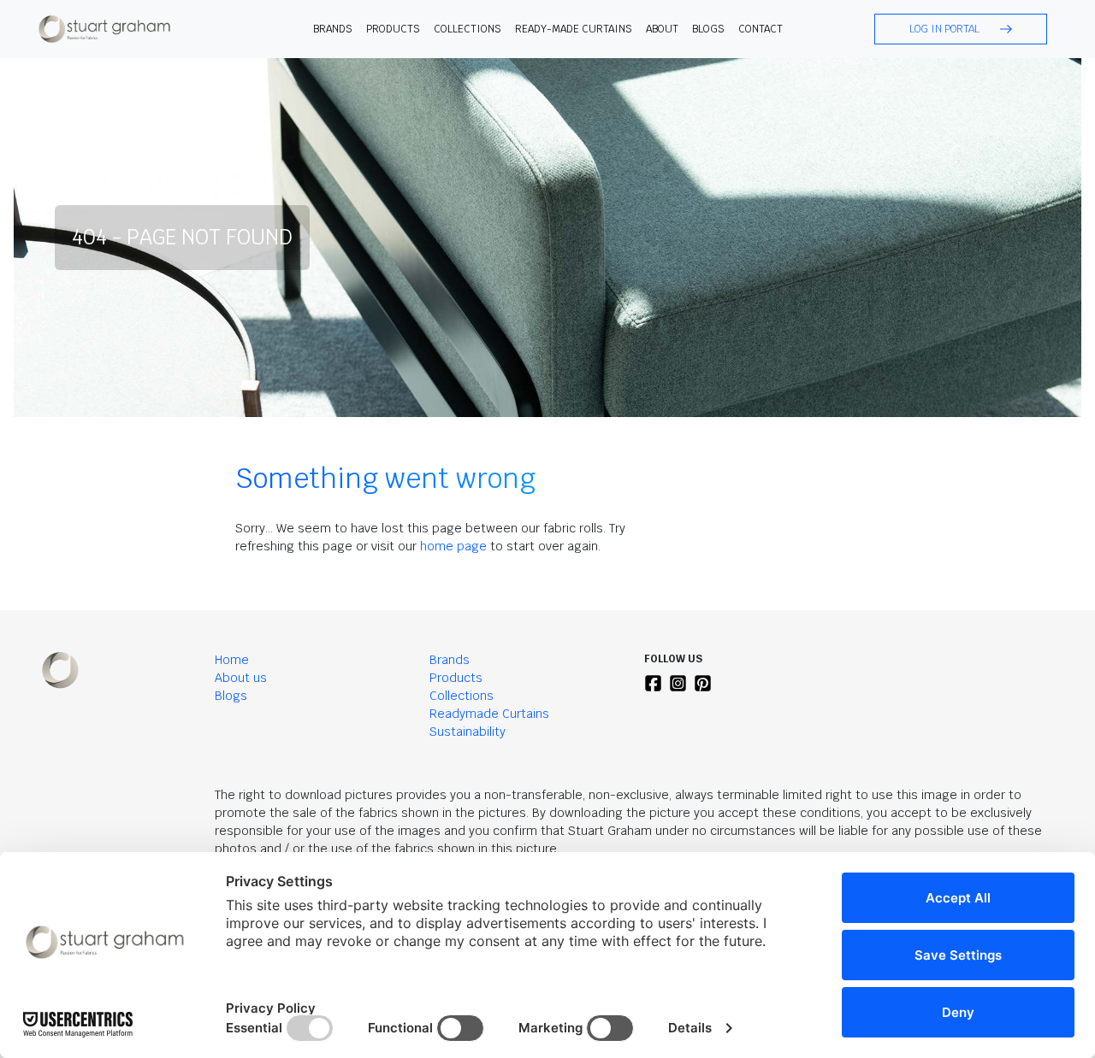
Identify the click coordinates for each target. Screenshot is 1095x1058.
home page (453, 546)
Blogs (708, 29)
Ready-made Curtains (573, 29)
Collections (467, 29)
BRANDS (332, 29)
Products (455, 677)
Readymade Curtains (489, 713)
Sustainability (467, 731)
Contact (760, 29)
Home (232, 659)
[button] (960, 29)
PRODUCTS (393, 29)
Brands (449, 659)
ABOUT (662, 29)
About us (241, 677)
